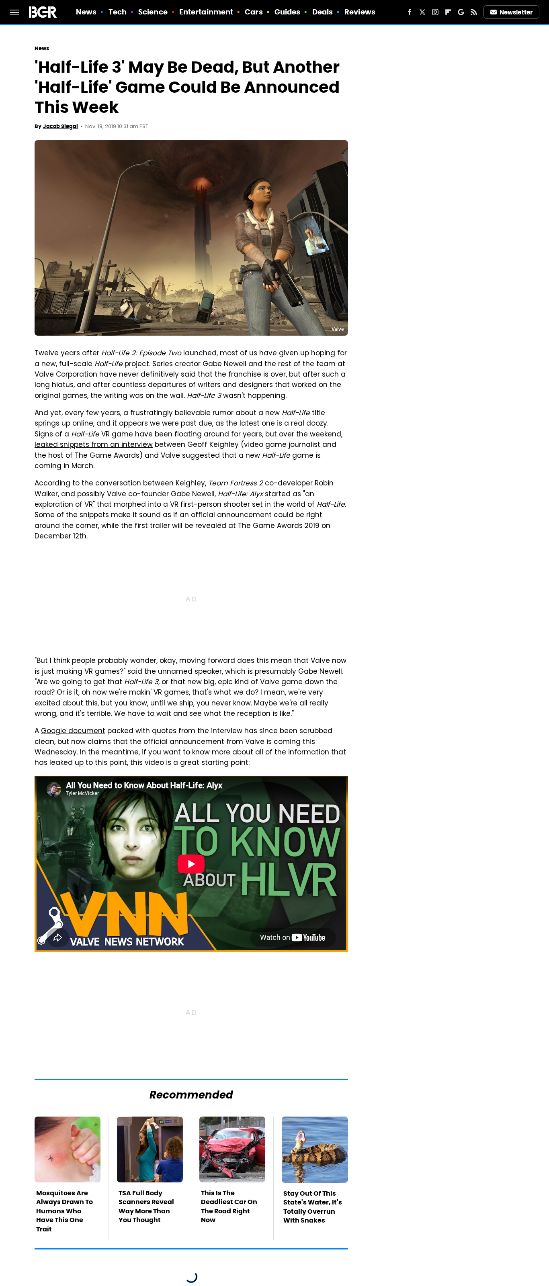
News (86, 11)
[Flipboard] (448, 12)
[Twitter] (422, 12)
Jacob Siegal (60, 126)
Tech (118, 11)
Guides (287, 11)
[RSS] (474, 12)
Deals (322, 11)
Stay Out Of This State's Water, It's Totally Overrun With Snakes (312, 1207)
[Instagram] (435, 12)
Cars (253, 11)
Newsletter (516, 12)
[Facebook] (409, 12)
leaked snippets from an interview (94, 445)
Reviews (359, 11)
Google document (73, 731)
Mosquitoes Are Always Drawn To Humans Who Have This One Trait (64, 1211)
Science (153, 11)
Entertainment (206, 11)
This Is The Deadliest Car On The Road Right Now (229, 1206)
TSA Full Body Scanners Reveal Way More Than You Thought (146, 1206)
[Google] (461, 12)
